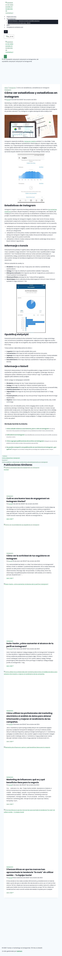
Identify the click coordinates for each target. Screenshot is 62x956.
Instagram (8, 90)
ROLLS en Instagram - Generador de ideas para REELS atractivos (23, 21)
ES (11, 36)
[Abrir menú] (5, 56)
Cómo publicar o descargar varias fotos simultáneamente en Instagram (25, 461)
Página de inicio (11, 17)
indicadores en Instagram (15, 435)
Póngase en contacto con (15, 27)
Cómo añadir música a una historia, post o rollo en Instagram (27, 429)
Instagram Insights (30, 141)
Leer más (10, 519)
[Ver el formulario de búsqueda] (6, 31)
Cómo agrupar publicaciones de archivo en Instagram (25, 441)
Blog (8, 25)
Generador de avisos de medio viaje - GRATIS (19, 23)
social (8, 100)
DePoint (19, 951)
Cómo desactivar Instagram (11, 457)
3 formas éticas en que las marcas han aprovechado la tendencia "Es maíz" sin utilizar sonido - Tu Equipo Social (29, 872)
